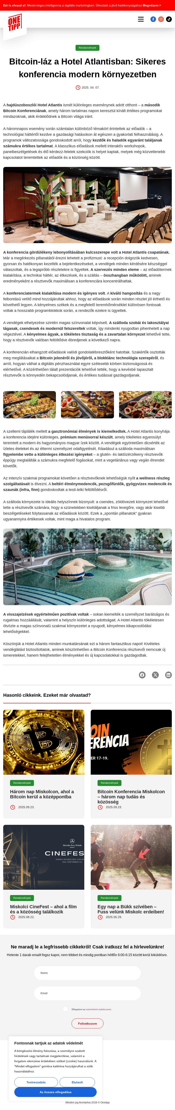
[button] (141, 19)
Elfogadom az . (92, 1009)
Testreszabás (36, 1082)
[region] (55, 1068)
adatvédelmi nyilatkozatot (98, 1009)
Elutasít (77, 1082)
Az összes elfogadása (55, 1092)
